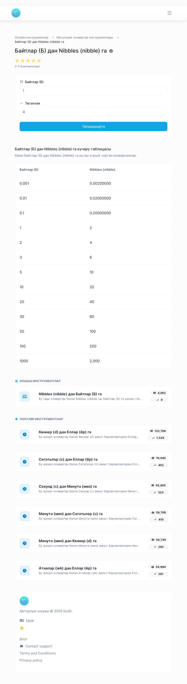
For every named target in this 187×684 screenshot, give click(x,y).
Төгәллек (32, 103)
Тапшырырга (93, 126)
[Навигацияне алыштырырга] (170, 13)
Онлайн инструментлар (31, 37)
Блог (24, 639)
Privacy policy (31, 660)
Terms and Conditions (38, 653)
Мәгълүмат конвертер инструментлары (85, 37)
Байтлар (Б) (34, 82)
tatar (29, 620)
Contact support (38, 646)
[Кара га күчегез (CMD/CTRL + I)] (22, 628)
